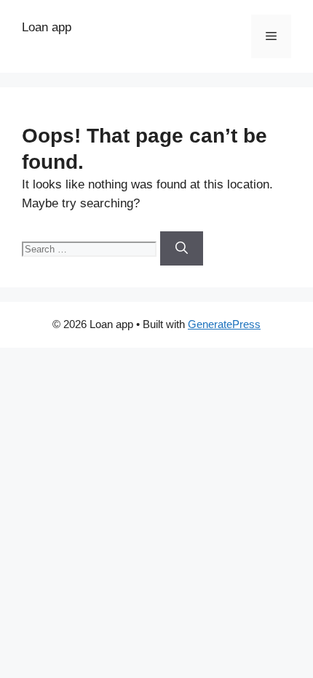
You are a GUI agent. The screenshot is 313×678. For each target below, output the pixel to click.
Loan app (46, 27)
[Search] (181, 248)
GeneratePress (224, 324)
